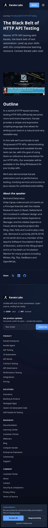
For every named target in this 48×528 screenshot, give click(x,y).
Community (8, 456)
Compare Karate (10, 447)
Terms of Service (10, 496)
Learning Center (10, 429)
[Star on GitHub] (24, 275)
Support (6, 461)
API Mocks (7, 359)
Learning (6, 16)
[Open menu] (43, 5)
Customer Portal (10, 474)
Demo (34, 5)
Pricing (6, 381)
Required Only (34, 518)
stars (11, 312)
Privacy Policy (9, 492)
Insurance (7, 394)
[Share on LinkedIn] (18, 275)
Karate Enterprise (11, 341)
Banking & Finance (11, 399)
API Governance (10, 368)
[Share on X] (13, 275)
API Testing (8, 350)
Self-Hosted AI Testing (13, 412)
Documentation (10, 425)
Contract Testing (10, 363)
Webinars (7, 438)
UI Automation (9, 354)
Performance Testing (12, 372)
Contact (6, 483)
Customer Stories (11, 434)
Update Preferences (24, 523)
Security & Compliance (13, 487)
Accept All (13, 518)
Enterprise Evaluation (12, 452)
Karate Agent (9, 345)
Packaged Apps (10, 403)
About (6, 478)
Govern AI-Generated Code (15, 408)
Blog (5, 443)
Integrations (8, 377)
